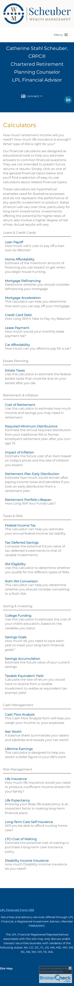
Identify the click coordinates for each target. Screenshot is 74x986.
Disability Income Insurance (27, 860)
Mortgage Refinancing (23, 281)
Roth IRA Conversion (21, 581)
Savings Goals (15, 637)
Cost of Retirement (20, 405)
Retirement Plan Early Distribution (32, 474)
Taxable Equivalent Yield (24, 676)
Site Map (6, 968)
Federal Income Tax (20, 525)
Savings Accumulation (22, 658)
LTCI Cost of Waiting (21, 839)
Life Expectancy (17, 800)
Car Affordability (17, 345)
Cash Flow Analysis (20, 714)
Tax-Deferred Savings (21, 542)
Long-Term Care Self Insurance (29, 822)
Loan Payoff (14, 242)
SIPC (41, 926)
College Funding (18, 615)
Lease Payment (17, 328)
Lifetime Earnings (19, 749)
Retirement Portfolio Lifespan (28, 500)
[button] (61, 34)
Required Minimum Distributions (31, 426)
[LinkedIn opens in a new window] (68, 102)
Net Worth (13, 732)
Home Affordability (20, 259)
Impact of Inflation (19, 452)
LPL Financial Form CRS (17, 910)
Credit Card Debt (18, 315)
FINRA (33, 926)
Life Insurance (16, 779)
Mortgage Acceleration (23, 298)
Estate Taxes (15, 370)
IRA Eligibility (15, 564)
